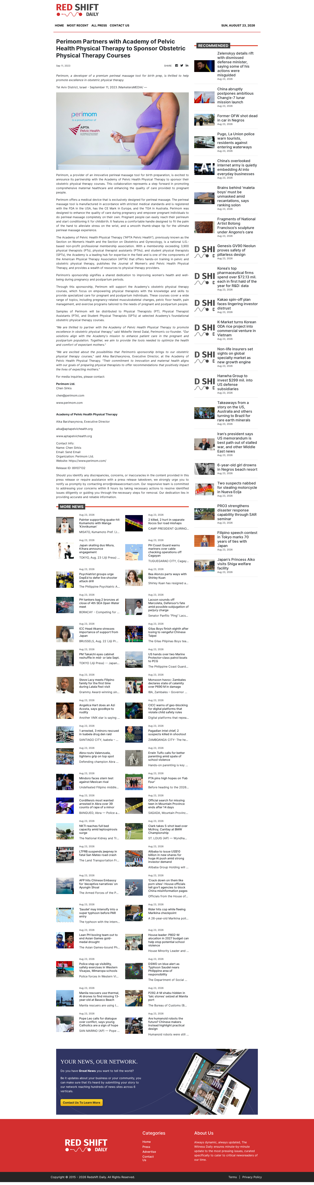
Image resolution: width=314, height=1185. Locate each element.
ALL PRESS (99, 25)
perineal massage (72, 217)
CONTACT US (119, 25)
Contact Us (148, 1158)
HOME (59, 25)
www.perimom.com (69, 402)
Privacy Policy (252, 1177)
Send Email (72, 452)
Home (146, 1141)
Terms (232, 1177)
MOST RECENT (77, 25)
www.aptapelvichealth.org (74, 436)
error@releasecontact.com (121, 484)
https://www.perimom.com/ (87, 461)
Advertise (149, 1151)
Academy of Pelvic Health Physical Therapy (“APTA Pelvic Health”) (107, 237)
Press (146, 1147)
